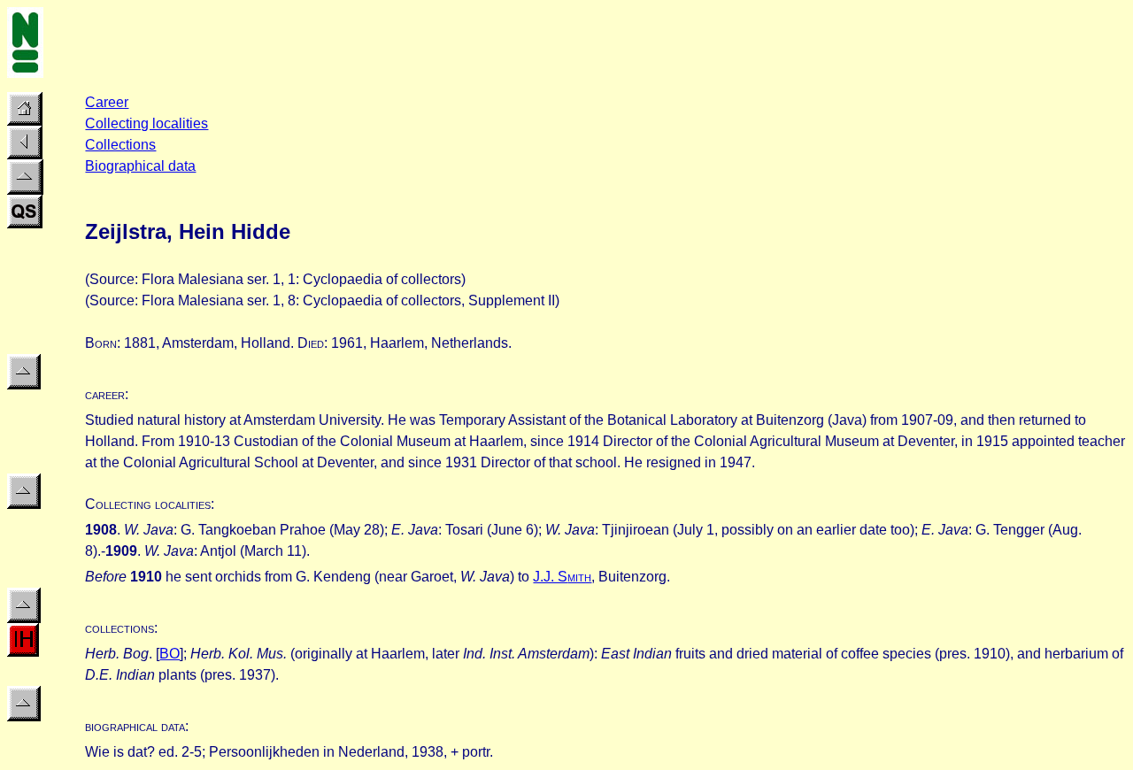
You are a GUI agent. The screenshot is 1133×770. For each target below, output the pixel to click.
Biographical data (140, 165)
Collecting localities (146, 123)
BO (169, 653)
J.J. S (562, 576)
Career (106, 102)
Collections (120, 144)
